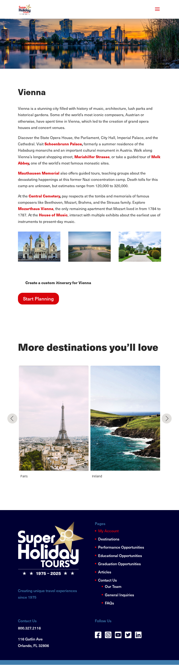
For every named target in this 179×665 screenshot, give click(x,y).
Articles (104, 572)
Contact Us (107, 580)
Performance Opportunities (121, 547)
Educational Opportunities (120, 555)
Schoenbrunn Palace (63, 144)
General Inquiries (119, 594)
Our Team (113, 586)
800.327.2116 (29, 628)
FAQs (109, 603)
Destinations (108, 539)
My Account (108, 530)
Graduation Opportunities (119, 563)
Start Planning (38, 298)
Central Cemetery (44, 196)
